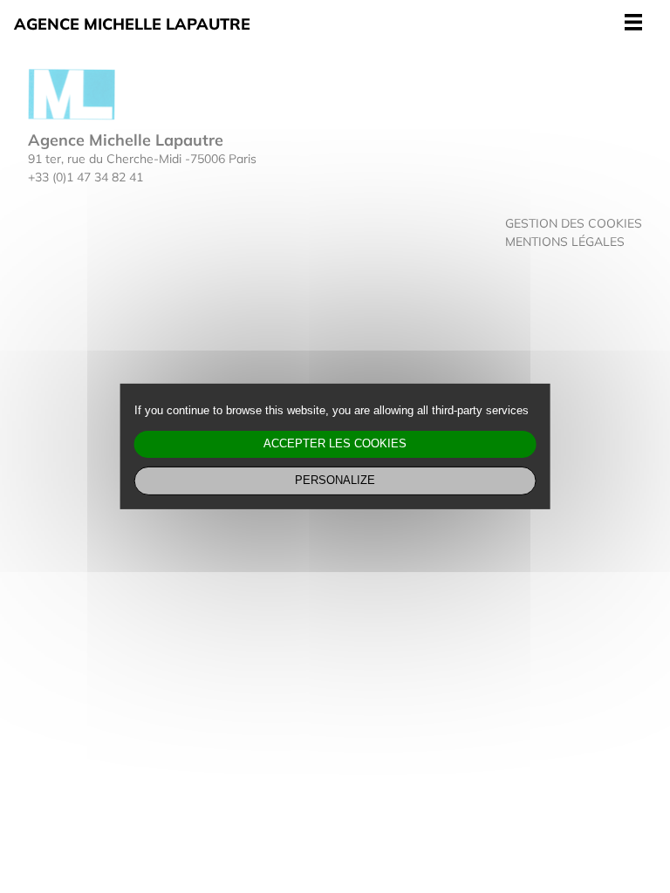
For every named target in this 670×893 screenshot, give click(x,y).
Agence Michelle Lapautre (132, 23)
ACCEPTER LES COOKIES (335, 444)
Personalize (335, 480)
